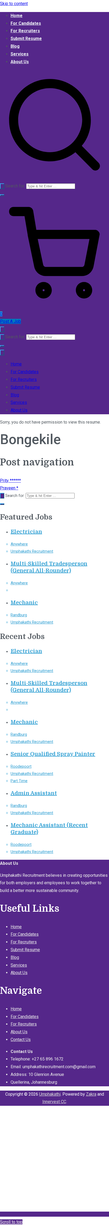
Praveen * (9, 488)
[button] (2, 195)
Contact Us (21, 1039)
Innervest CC (54, 1101)
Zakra (91, 1094)
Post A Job (10, 321)
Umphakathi (50, 1094)
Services (20, 54)
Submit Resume (26, 38)
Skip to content (14, 3)
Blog (15, 46)
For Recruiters (25, 30)
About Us (20, 61)
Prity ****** (10, 480)
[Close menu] (2, 352)
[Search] (2, 186)
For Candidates (26, 23)
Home (16, 15)
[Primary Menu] (2, 329)
